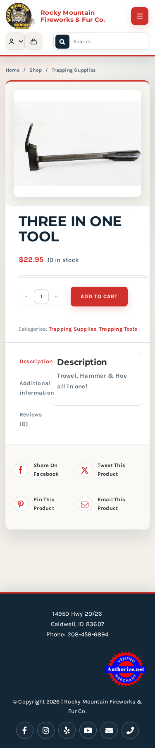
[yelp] (67, 730)
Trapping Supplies (73, 70)
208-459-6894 (88, 634)
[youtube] (88, 730)
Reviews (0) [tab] (30, 419)
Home (12, 70)
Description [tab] (36, 361)
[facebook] (24, 730)
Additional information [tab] (36, 388)
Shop (35, 70)
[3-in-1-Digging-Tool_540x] (77, 143)
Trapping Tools (118, 329)
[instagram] (46, 730)
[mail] (109, 730)
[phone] (130, 730)
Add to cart (99, 296)
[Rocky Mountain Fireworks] (20, 5)
